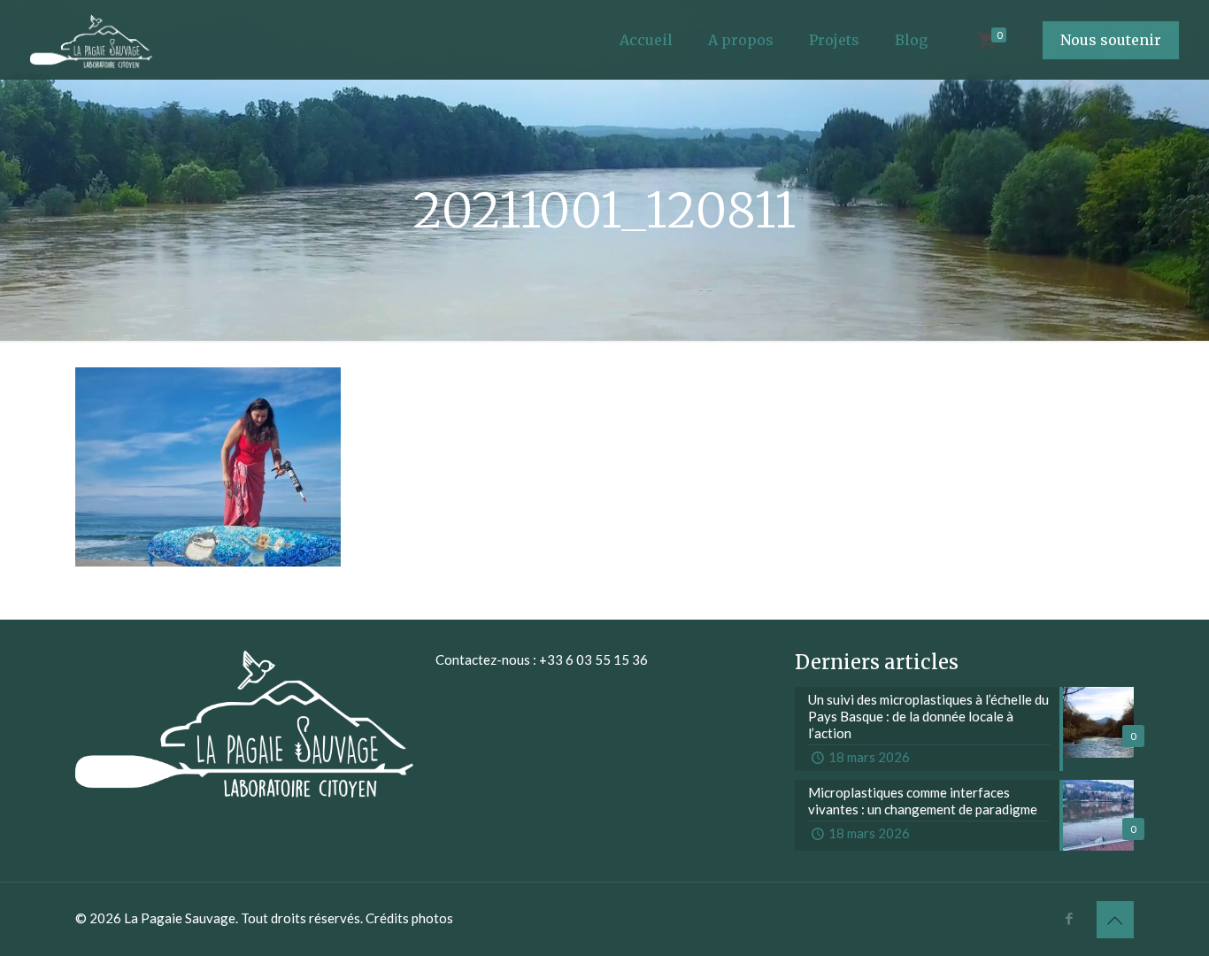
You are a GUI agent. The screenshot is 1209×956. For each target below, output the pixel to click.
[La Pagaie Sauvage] (91, 40)
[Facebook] (1069, 918)
